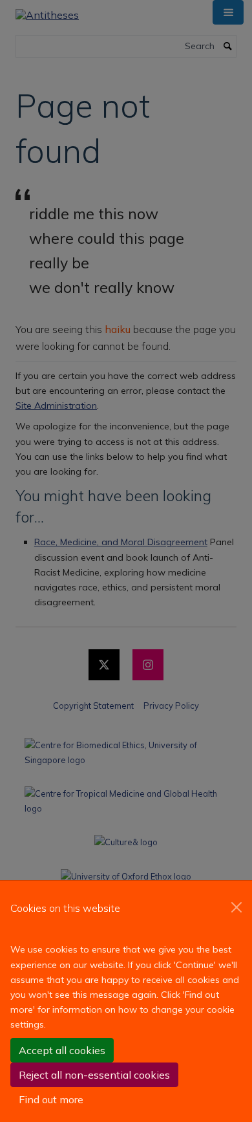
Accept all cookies (62, 1050)
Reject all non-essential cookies (94, 1074)
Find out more (51, 1099)
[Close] (236, 907)
